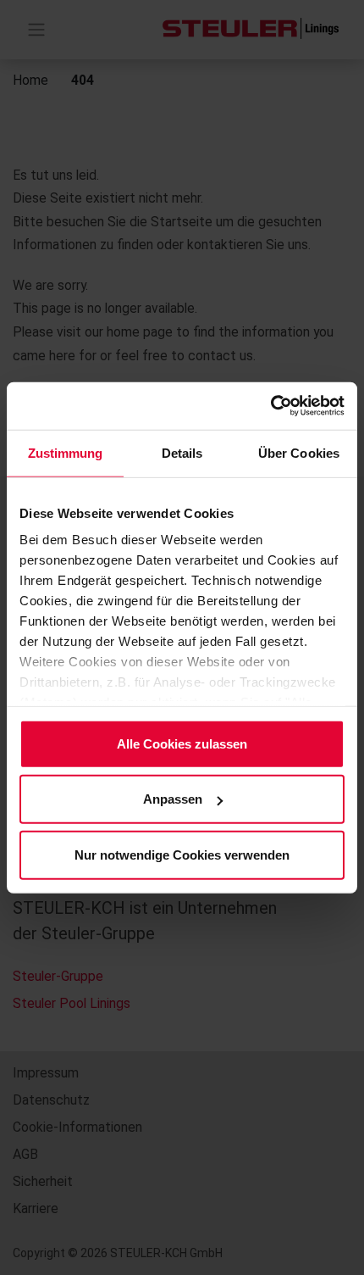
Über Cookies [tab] (298, 452)
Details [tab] (182, 452)
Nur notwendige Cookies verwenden (182, 854)
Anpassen (172, 799)
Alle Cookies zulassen (182, 743)
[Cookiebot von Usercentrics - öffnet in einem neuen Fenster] (270, 406)
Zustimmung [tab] (65, 452)
